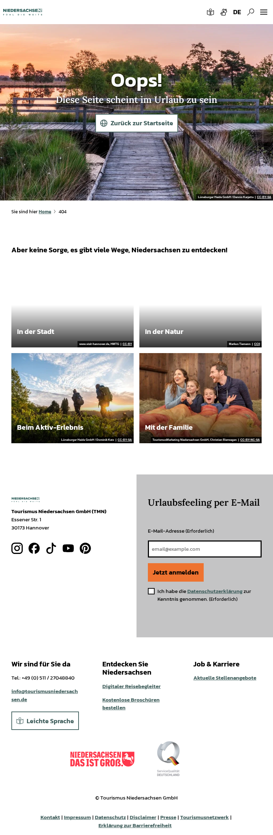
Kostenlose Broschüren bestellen (131, 704)
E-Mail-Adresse (181, 531)
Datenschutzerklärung (214, 591)
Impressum (77, 817)
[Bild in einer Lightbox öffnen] (25, 499)
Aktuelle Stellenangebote (224, 678)
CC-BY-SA (264, 197)
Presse (168, 817)
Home (45, 211)
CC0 (257, 344)
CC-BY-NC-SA (250, 440)
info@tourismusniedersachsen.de (44, 695)
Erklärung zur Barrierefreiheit (135, 825)
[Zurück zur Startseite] (22, 12)
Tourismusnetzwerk (204, 817)
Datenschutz (110, 817)
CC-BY (127, 344)
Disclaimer (143, 817)
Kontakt (50, 817)
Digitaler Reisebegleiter (131, 686)
